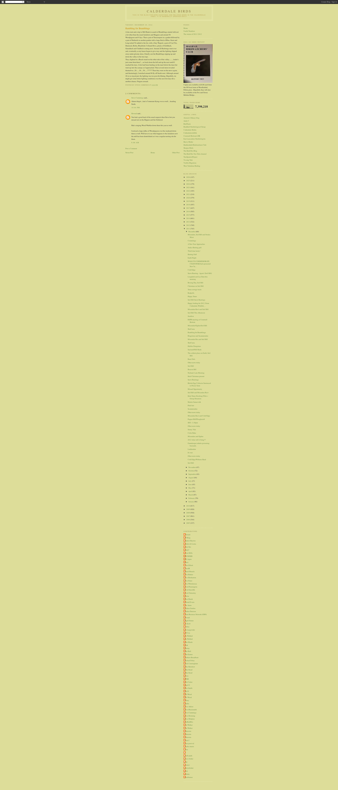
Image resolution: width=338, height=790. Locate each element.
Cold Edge (191, 270)
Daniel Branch (189, 571)
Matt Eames (188, 654)
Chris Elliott (188, 565)
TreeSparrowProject (190, 157)
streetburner (188, 777)
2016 (188, 211)
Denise (186, 596)
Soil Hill (191, 366)
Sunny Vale (192, 429)
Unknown (187, 731)
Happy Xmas (192, 296)
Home (153, 152)
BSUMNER (188, 556)
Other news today (194, 362)
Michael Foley (189, 660)
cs (185, 752)
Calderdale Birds (169, 11)
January (191, 501)
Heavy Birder (188, 142)
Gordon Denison (190, 611)
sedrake (187, 774)
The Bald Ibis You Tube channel (195, 154)
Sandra (186, 703)
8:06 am (135, 142)
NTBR (186, 679)
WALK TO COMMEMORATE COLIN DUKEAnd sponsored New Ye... (199, 264)
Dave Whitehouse (190, 584)
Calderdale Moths (190, 130)
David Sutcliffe (189, 590)
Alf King (187, 537)
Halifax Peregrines (194, 346)
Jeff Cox (187, 633)
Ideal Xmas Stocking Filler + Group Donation (198, 397)
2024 (188, 184)
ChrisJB (187, 568)
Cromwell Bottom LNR (192, 136)
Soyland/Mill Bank (194, 349)
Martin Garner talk (194, 402)
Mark (186, 645)
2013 (188, 222)
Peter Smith (188, 688)
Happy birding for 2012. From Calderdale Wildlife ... (198, 304)
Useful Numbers (189, 31)
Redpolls (191, 293)
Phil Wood (188, 694)
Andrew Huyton (190, 540)
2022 (188, 191)
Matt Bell (187, 651)
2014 (188, 218)
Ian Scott (187, 623)
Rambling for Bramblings (197, 332)
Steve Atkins (188, 706)
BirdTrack (187, 124)
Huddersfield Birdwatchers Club (195, 145)
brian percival (189, 743)
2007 (188, 516)
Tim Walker (188, 725)
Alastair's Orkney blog (191, 118)
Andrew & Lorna (190, 544)
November (192, 467)
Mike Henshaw (189, 666)
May (190, 488)
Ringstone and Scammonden (198, 336)
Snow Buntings (193, 379)
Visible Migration (190, 163)
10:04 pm (135, 107)
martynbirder (188, 768)
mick (186, 771)
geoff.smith (188, 755)
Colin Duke (192, 433)
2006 (188, 519)
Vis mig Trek (188, 160)
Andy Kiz (187, 547)
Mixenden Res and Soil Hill (198, 339)
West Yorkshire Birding (192, 166)
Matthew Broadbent (191, 657)
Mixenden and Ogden (195, 436)
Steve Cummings (137, 98)
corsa (186, 749)
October (191, 470)
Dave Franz (188, 580)
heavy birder (188, 759)
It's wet (190, 452)
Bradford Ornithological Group (195, 127)
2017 (188, 208)
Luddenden (192, 449)
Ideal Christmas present (196, 376)
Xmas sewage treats (194, 289)
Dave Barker (188, 574)
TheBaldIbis (188, 722)
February (191, 498)
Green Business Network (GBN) (195, 614)
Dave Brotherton (190, 577)
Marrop (186, 648)
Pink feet (191, 405)
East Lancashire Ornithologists (194, 139)
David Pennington (190, 587)
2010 (188, 506)
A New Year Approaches (196, 244)
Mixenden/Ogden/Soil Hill (197, 325)
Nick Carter (188, 682)
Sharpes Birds (188, 148)
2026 (188, 177)
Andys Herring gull (194, 247)
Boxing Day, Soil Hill (195, 282)
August (191, 477)
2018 (188, 204)
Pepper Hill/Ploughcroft (196, 419)
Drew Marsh (188, 599)
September (192, 474)
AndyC (186, 550)
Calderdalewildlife (190, 133)
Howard (134, 113)
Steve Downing (189, 716)
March (190, 495)
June (190, 484)
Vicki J (186, 740)
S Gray (186, 700)
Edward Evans (189, 602)
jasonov (187, 765)
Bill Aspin (188, 559)
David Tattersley (190, 593)
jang (185, 762)
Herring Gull (192, 254)
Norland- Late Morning (196, 373)
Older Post (176, 152)
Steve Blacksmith (190, 709)
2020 (188, 198)
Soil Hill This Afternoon (196, 313)
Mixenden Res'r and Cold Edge (199, 416)
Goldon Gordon (189, 608)
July (190, 481)
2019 (188, 201)
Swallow (191, 316)
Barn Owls (191, 359)
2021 (188, 194)
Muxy (186, 676)
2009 (188, 509)
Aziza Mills (188, 553)
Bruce (186, 562)
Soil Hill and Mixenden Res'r (198, 392)
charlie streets (189, 746)
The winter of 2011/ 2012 (193, 34)
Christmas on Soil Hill (196, 286)
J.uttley (186, 626)
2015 (188, 215)
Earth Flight (192, 258)
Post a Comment (131, 148)
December (192, 231)
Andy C (186, 121)
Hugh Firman (189, 620)
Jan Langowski (189, 630)
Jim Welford (188, 636)
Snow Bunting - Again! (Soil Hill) (200, 273)
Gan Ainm (187, 605)
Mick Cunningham (191, 663)
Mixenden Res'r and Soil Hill (198, 309)
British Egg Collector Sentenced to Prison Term (199, 384)
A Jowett (187, 534)
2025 (188, 180)
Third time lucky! (194, 251)
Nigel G (187, 685)
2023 (188, 187)
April (190, 491)
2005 (188, 523)
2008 (188, 512)
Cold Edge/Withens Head (197, 459)
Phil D (186, 691)
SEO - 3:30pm (193, 422)
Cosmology (192, 240)
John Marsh (188, 642)
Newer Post (129, 152)
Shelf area (191, 329)
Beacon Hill (192, 369)
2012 (188, 225)
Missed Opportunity (195, 389)
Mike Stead (188, 670)
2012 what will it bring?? (197, 440)
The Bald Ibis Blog (190, 151)
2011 (188, 228)
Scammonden (192, 409)
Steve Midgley (189, 719)
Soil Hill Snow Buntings (196, 300)
